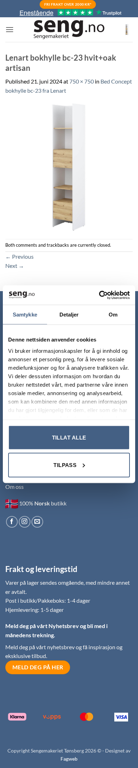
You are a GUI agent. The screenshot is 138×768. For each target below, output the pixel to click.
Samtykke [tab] (25, 315)
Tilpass (64, 465)
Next (14, 265)
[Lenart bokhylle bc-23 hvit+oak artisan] (69, 166)
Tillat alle (69, 438)
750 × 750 (81, 81)
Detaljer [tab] (69, 315)
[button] (9, 29)
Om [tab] (113, 315)
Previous (19, 256)
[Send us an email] (37, 522)
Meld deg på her (37, 667)
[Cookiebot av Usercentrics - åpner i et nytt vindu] (99, 295)
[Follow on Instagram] (24, 522)
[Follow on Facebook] (12, 522)
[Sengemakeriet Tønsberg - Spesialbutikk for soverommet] (69, 29)
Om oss (14, 486)
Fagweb (69, 759)
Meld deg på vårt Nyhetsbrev (42, 625)
